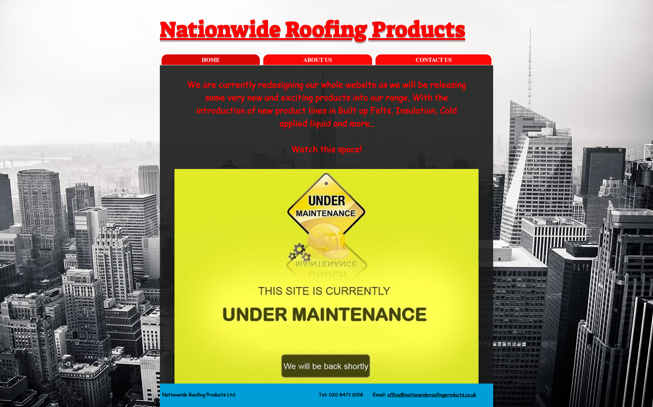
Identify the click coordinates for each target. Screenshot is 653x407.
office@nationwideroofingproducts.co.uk (431, 394)
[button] (326, 276)
